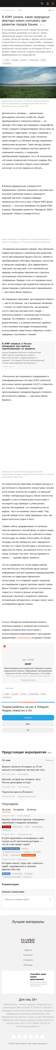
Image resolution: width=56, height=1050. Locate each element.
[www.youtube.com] (25, 1036)
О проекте (28, 960)
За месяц (31, 809)
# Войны (25, 849)
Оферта (28, 950)
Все (50, 752)
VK (28, 730)
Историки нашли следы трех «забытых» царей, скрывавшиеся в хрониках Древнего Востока (22, 866)
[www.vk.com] (19, 1036)
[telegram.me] (36, 1036)
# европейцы (17, 827)
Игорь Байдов (23, 774)
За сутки (6, 809)
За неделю (18, 809)
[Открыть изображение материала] (28, 82)
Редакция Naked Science (27, 796)
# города (15, 60)
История (6, 874)
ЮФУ (19, 10)
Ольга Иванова (23, 787)
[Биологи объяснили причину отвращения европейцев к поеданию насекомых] (50, 823)
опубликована (24, 637)
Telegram (28, 718)
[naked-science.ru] (42, 1036)
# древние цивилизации (12, 877)
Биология (6, 827)
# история (37, 852)
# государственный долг (12, 852)
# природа (7, 63)
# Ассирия (28, 874)
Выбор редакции (28, 855)
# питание (7, 830)
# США (5, 855)
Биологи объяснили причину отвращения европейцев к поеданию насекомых (23, 821)
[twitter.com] (13, 1036)
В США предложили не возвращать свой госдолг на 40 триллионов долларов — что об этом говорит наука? (23, 841)
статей (28, 660)
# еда (27, 827)
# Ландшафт (33, 60)
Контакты (28, 955)
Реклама (28, 965)
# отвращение (37, 827)
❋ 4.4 (42, 25)
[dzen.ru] (31, 1036)
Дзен (28, 724)
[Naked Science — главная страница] (13, 3)
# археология (17, 874)
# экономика (15, 855)
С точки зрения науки (11, 849)
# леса (43, 60)
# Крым (23, 60)
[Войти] (53, 3)
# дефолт (27, 852)
